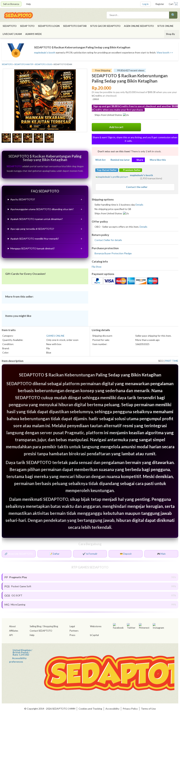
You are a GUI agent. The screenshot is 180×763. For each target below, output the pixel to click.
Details (139, 204)
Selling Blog (35, 626)
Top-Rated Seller (107, 169)
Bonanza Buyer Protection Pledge (113, 253)
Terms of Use (148, 708)
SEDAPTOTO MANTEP (23, 64)
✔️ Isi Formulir (90, 553)
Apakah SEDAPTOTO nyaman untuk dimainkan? (36, 218)
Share (139, 159)
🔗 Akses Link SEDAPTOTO (19, 553)
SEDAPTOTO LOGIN (49, 26)
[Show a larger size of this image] (6, 138)
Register (160, 4)
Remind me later (120, 159)
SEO (160, 360)
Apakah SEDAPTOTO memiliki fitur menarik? (34, 238)
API (11, 635)
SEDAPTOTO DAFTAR (75, 26)
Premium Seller (132, 169)
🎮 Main (161, 553)
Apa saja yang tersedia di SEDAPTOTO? (32, 228)
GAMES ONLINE (55, 335)
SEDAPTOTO (10, 26)
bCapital (94, 635)
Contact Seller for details (108, 240)
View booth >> (165, 52)
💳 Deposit (125, 553)
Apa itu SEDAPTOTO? (22, 199)
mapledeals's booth (44, 52)
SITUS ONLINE (165, 26)
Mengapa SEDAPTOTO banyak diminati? (32, 248)
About (12, 626)
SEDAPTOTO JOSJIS (43, 64)
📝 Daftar (54, 553)
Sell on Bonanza (11, 4)
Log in (146, 4)
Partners (74, 630)
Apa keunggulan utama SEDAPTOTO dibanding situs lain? (42, 209)
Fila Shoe (96, 266)
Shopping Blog (50, 626)
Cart (171, 4)
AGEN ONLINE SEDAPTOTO (139, 26)
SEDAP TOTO (27, 26)
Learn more (139, 140)
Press (72, 635)
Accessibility (112, 708)
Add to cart (116, 127)
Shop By (170, 34)
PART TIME (171, 360)
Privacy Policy (130, 708)
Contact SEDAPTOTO (41, 630)
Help (28, 4)
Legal (72, 626)
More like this (158, 159)
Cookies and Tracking (90, 708)
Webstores (95, 626)
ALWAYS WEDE (33, 34)
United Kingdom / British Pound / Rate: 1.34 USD (22, 650)
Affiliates (13, 630)
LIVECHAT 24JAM (12, 34)
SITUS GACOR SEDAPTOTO (105, 26)
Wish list (100, 159)
